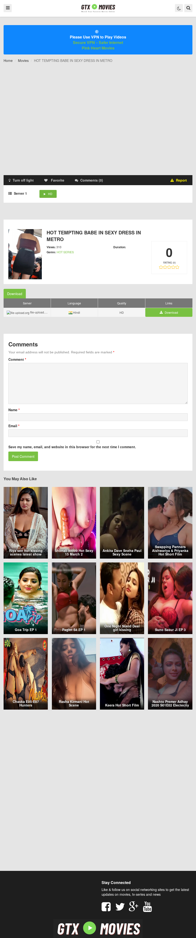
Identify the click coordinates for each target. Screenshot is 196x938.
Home (8, 60)
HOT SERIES (65, 252)
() (91, 180)
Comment (17, 359)
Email (13, 425)
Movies (23, 60)
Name (14, 409)
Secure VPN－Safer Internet (98, 42)
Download (14, 293)
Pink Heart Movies (98, 48)
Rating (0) (169, 262)
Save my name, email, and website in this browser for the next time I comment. (72, 446)
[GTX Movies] (98, 8)
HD (50, 194)
